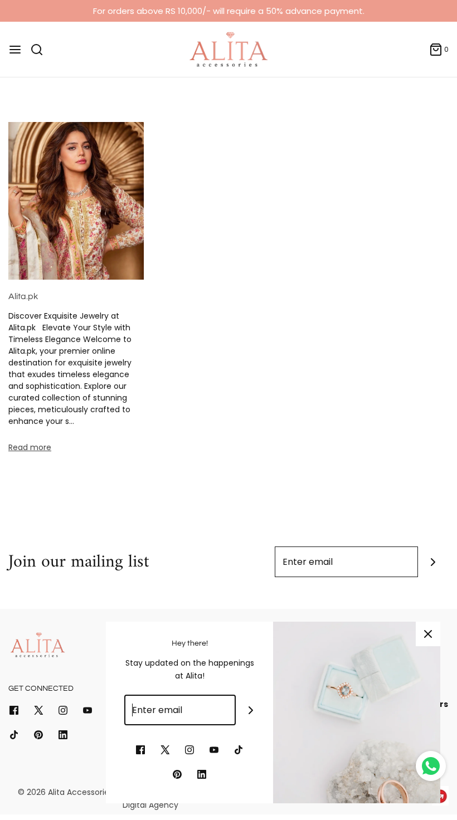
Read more (29, 447)
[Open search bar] (41, 50)
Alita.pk (23, 296)
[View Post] (76, 200)
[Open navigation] (15, 50)
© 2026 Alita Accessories (65, 792)
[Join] (433, 561)
